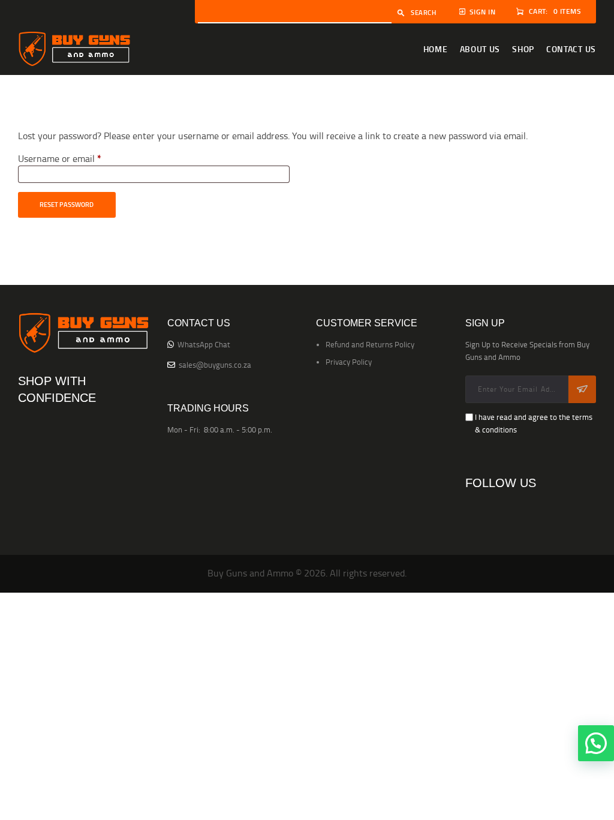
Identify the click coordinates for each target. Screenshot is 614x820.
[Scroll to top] (596, 799)
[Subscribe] (582, 389)
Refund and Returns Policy (370, 344)
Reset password (67, 204)
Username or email (78, 158)
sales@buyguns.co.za (215, 364)
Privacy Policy (349, 361)
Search (424, 12)
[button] (596, 743)
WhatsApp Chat (203, 344)
